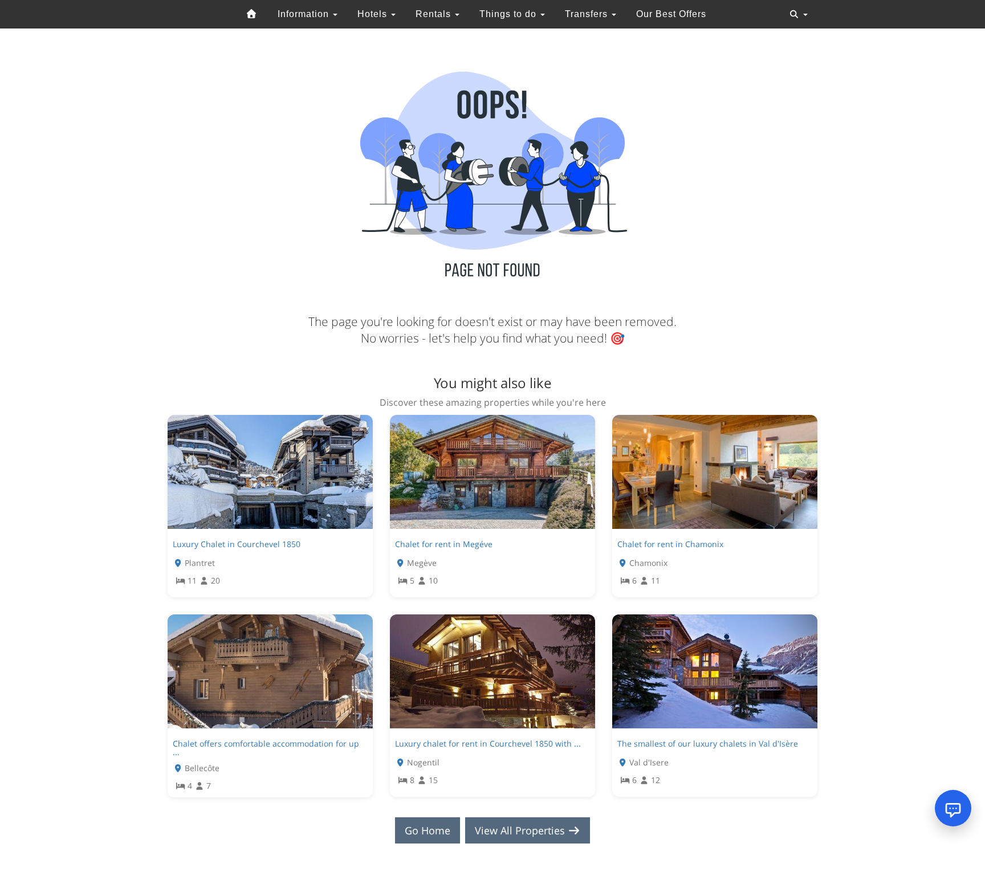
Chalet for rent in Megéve (443, 544)
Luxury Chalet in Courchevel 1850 (236, 544)
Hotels (373, 14)
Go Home (427, 830)
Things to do (509, 14)
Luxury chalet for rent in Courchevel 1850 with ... (488, 743)
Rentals (435, 14)
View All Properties (521, 830)
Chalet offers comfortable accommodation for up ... (266, 747)
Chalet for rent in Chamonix (670, 544)
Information (305, 14)
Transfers (587, 14)
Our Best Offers (671, 14)
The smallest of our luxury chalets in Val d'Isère (707, 743)
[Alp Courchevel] (252, 14)
